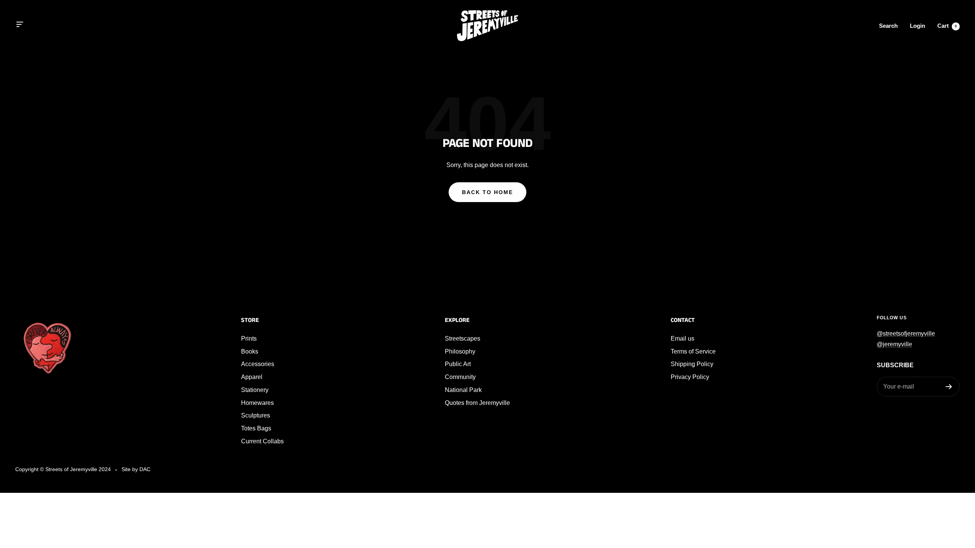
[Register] (949, 386)
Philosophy (460, 351)
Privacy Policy (690, 377)
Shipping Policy (692, 364)
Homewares (257, 403)
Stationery (255, 390)
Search (888, 25)
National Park (463, 390)
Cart (947, 25)
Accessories (257, 364)
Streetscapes (462, 338)
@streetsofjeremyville (906, 333)
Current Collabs (262, 441)
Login (917, 25)
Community (460, 377)
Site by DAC (135, 469)
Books (249, 351)
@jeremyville (894, 344)
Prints (249, 338)
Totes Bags (256, 428)
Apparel (251, 377)
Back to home (487, 192)
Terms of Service (693, 351)
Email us (682, 338)
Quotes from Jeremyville (477, 403)
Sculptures (255, 415)
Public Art (458, 364)
